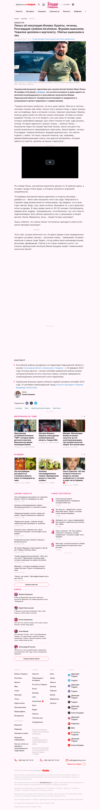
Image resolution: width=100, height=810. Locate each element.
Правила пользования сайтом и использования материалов (40, 732)
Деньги (17, 682)
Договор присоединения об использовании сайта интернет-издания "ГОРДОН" (40, 751)
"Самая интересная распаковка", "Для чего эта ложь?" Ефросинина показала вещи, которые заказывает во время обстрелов (31, 558)
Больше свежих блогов (31, 658)
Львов (52, 678)
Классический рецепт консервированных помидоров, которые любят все (68, 501)
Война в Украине (30, 447)
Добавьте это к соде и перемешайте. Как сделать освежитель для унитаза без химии (70, 522)
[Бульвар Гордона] (52, 4)
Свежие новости (23, 493)
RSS (73, 728)
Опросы (35, 714)
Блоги (75, 447)
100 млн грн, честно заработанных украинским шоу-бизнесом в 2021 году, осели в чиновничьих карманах (30, 652)
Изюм (26, 408)
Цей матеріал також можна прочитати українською (54, 39)
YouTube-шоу (37, 718)
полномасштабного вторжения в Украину (43, 368)
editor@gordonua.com (77, 760)
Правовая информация (19, 738)
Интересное (19, 716)
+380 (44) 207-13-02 (51, 760)
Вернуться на (21, 4)
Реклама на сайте (21, 733)
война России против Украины (40, 408)
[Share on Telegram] (35, 403)
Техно (16, 699)
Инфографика (19, 711)
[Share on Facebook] (26, 403)
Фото (34, 705)
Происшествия (20, 707)
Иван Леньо (56, 408)
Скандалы (42, 11)
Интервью (30, 11)
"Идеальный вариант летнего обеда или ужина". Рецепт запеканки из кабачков (29, 514)
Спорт (16, 691)
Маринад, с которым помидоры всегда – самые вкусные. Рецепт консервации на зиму (30, 568)
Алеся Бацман (77, 713)
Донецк (53, 686)
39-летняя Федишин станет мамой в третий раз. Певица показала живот (30, 549)
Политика (18, 678)
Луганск (53, 703)
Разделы (35, 670)
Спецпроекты (37, 722)
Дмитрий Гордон (75, 675)
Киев (52, 674)
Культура (17, 695)
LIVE (34, 697)
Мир (16, 686)
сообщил (40, 92)
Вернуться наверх (74, 764)
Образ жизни (19, 703)
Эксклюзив (36, 701)
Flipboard (75, 724)
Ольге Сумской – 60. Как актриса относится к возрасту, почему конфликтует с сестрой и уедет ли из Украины (70, 534)
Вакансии (18, 725)
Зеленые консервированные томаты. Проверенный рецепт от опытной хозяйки (49, 475)
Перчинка (54, 11)
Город (52, 670)
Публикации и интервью (37, 679)
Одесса (53, 682)
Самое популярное (61, 493)
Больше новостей (31, 584)
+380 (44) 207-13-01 (25, 760)
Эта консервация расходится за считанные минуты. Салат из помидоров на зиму (24, 475)
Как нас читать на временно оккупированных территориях (21, 747)
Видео (34, 710)
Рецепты (66, 11)
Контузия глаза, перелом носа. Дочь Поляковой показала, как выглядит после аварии (30, 532)
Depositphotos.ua (45, 782)
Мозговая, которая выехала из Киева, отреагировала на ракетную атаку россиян (70, 545)
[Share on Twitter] (31, 403)
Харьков (53, 691)
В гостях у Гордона (39, 684)
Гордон (16, 18)
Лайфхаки (78, 11)
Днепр (52, 695)
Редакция (18, 729)
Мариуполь (54, 699)
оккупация (18, 408)
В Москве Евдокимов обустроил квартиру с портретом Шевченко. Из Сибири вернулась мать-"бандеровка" (31, 599)
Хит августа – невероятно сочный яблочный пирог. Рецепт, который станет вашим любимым (69, 511)
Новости (19, 11)
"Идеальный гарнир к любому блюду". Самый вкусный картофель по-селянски (30, 522)
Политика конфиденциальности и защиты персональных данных (40, 741)
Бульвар (24, 18)
